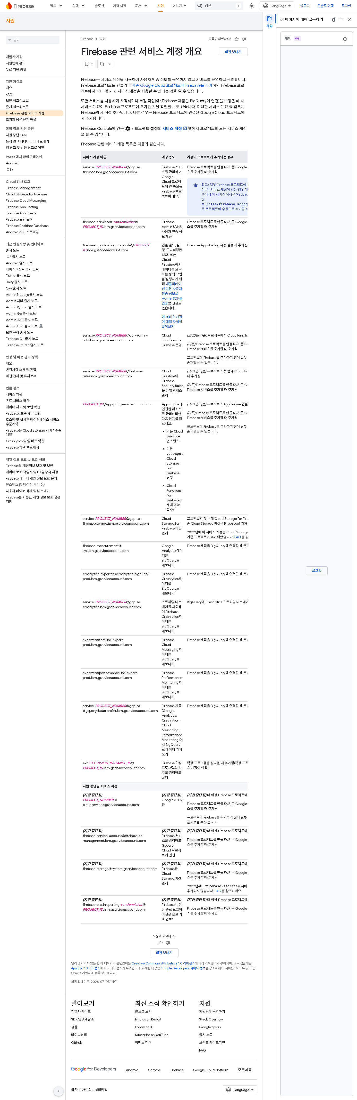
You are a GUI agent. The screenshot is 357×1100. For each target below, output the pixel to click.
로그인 (346, 6)
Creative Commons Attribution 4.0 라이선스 (163, 963)
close (349, 20)
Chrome (154, 1070)
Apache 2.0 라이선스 (85, 968)
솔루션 (99, 6)
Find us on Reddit (148, 1019)
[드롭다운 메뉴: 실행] (84, 6)
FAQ (237, 537)
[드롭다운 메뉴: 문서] (147, 6)
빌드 (53, 6)
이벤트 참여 (143, 1042)
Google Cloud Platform (210, 1070)
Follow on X (143, 1027)
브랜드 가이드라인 (212, 1042)
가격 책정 (119, 6)
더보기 (177, 6)
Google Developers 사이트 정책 (183, 968)
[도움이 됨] (236, 39)
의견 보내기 (233, 52)
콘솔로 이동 (325, 6)
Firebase (87, 39)
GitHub (76, 1042)
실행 (75, 6)
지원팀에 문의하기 (212, 1011)
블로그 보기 (143, 1011)
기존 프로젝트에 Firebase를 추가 (172, 85)
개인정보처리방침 (94, 1090)
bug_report (334, 20)
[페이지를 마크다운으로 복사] (102, 64)
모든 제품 (244, 1070)
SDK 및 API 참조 (82, 1019)
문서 (138, 6)
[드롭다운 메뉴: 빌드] (62, 6)
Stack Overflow (211, 1019)
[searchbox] (33, 40)
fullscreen (341, 20)
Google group (210, 1027)
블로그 (305, 6)
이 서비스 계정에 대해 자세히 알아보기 (172, 322)
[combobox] (219, 5)
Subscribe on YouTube (151, 1035)
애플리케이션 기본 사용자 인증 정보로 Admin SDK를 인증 (172, 293)
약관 (74, 1090)
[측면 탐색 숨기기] (58, 1091)
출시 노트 (205, 1035)
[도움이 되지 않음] (243, 39)
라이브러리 (79, 1035)
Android (132, 1070)
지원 (160, 6)
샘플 (74, 1027)
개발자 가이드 (81, 1011)
